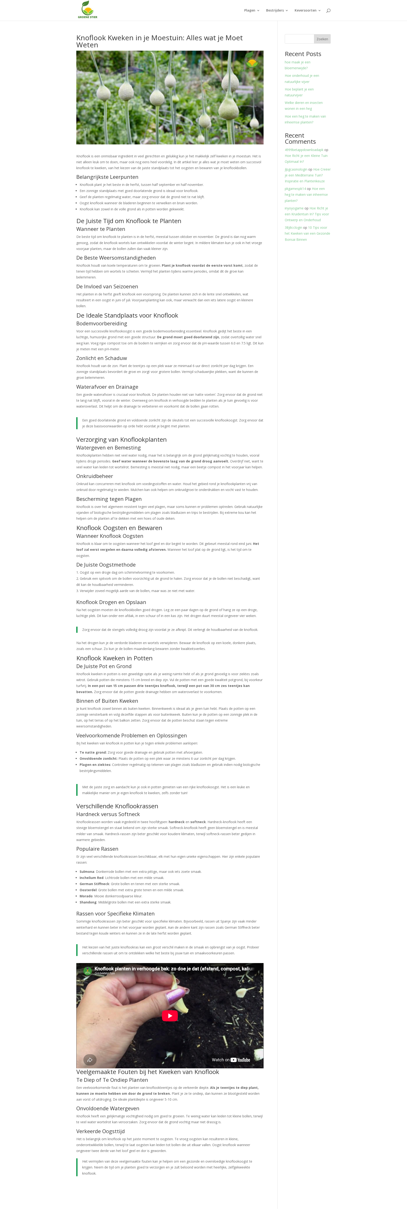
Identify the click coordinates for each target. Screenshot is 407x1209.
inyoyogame (294, 208)
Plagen (249, 10)
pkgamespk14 (295, 188)
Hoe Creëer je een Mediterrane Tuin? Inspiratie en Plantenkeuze (308, 175)
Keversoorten (306, 10)
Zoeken (322, 39)
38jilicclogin (293, 227)
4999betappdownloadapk (304, 149)
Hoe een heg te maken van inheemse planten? (306, 194)
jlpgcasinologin (296, 169)
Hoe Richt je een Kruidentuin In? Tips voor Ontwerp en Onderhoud (307, 214)
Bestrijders (275, 10)
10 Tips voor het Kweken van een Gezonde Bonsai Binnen (307, 233)
